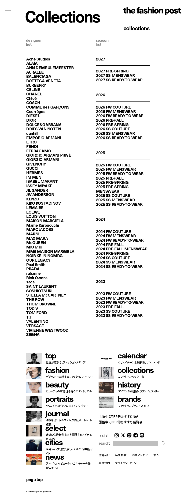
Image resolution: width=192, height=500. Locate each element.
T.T (29, 317)
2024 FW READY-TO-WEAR (120, 240)
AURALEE (35, 72)
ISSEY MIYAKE (39, 186)
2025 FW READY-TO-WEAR (120, 173)
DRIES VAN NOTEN (43, 129)
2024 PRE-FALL (109, 244)
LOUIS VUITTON (40, 216)
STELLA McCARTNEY (46, 295)
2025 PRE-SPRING (112, 182)
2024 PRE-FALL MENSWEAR (122, 249)
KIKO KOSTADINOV (43, 203)
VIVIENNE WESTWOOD (47, 330)
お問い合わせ (140, 455)
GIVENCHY (36, 164)
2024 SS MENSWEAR (115, 262)
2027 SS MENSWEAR (115, 75)
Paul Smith (35, 264)
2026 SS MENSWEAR (115, 133)
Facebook (135, 435)
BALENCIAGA (38, 76)
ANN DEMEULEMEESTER (50, 67)
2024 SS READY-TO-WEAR (119, 266)
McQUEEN (36, 242)
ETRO (31, 142)
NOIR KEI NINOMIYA (44, 255)
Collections (136, 28)
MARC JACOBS (39, 229)
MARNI (32, 234)
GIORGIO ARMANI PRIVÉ (48, 155)
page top (34, 479)
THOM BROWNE (41, 304)
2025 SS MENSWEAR (115, 200)
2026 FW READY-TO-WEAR (120, 116)
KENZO (32, 199)
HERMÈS (34, 172)
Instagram (116, 435)
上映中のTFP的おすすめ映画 (119, 416)
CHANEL (34, 94)
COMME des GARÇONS (48, 107)
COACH (33, 102)
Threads (129, 435)
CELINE (33, 89)
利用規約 (104, 463)
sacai (31, 282)
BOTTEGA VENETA (43, 81)
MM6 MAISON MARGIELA (50, 251)
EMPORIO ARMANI (43, 138)
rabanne (33, 273)
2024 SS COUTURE (113, 258)
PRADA (33, 269)
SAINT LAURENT (41, 286)
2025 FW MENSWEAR (116, 169)
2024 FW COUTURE (113, 231)
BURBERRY (36, 85)
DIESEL (33, 116)
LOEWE (33, 212)
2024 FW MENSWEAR (116, 236)
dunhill (32, 133)
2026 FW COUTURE (113, 107)
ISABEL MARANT (42, 181)
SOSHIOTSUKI (39, 291)
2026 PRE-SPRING (112, 124)
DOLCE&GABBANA (43, 124)
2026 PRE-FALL (109, 120)
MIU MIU (34, 247)
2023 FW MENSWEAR (116, 298)
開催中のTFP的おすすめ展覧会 (121, 422)
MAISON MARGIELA (45, 221)
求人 (156, 455)
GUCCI (32, 168)
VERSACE (35, 326)
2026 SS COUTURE (113, 129)
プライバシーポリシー (127, 463)
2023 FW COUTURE (113, 293)
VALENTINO (37, 321)
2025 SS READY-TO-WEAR (119, 204)
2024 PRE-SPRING (112, 253)
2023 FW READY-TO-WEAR (120, 302)
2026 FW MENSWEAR (116, 111)
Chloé (31, 98)
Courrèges (35, 111)
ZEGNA (33, 334)
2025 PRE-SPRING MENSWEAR (112, 189)
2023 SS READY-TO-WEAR (119, 315)
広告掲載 (120, 455)
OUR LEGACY (38, 260)
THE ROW (35, 299)
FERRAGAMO (38, 151)
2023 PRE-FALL (109, 307)
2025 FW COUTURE (113, 165)
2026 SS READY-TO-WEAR (119, 138)
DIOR (31, 120)
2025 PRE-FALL (109, 178)
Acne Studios (38, 59)
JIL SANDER (37, 190)
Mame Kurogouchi (42, 225)
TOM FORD (36, 312)
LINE (142, 435)
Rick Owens (37, 277)
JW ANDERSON (40, 194)
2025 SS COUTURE (113, 195)
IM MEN (33, 177)
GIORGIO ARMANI (42, 159)
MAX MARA (37, 238)
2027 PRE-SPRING (112, 71)
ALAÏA (32, 63)
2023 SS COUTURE (113, 311)
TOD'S (32, 308)
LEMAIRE (35, 207)
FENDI (32, 146)
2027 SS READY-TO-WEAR (119, 80)
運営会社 (104, 455)
